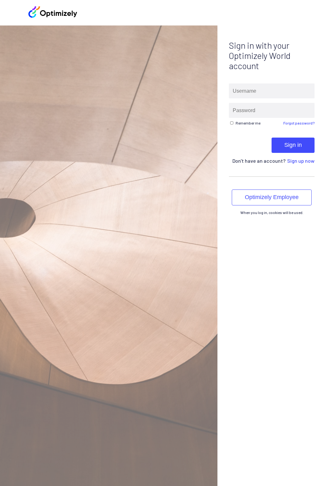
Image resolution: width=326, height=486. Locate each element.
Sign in (293, 145)
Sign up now (301, 161)
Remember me (248, 123)
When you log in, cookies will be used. (271, 212)
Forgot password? (299, 123)
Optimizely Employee (272, 197)
